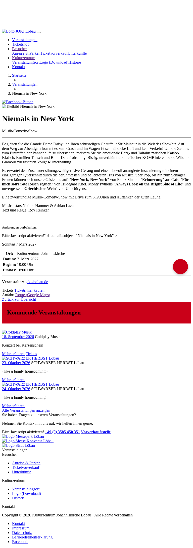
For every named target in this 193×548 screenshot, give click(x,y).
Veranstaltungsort (25, 62)
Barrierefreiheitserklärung (32, 537)
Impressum (20, 528)
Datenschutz (22, 532)
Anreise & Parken (26, 53)
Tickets (31, 354)
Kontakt (18, 67)
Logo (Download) (53, 62)
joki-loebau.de (36, 282)
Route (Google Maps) (32, 295)
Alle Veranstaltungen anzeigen (26, 410)
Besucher (19, 49)
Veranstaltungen (24, 40)
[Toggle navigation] (39, 32)
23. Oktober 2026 (16, 363)
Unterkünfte (77, 53)
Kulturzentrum (23, 58)
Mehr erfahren (13, 354)
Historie (74, 62)
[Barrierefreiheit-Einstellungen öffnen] (180, 266)
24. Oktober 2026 (16, 389)
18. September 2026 (18, 337)
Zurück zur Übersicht (19, 299)
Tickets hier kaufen (29, 290)
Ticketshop (20, 44)
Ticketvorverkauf (54, 53)
